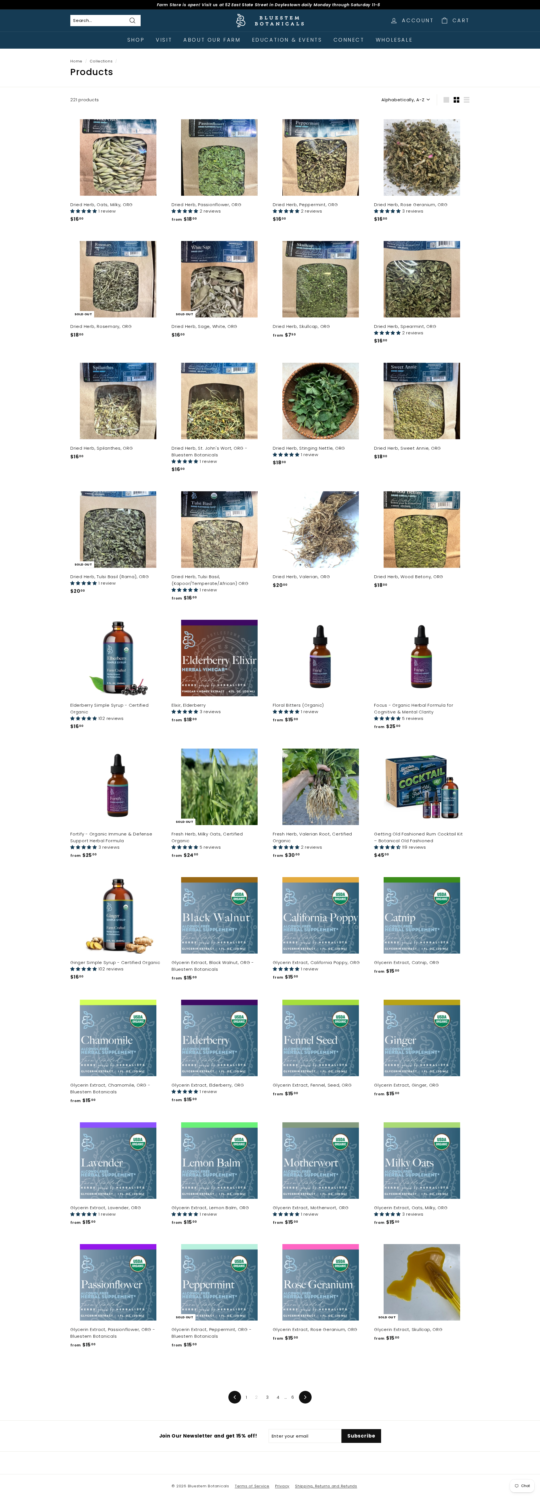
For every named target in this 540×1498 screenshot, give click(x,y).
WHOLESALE (394, 39)
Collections (101, 61)
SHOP (136, 39)
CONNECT (349, 39)
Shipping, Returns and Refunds (326, 1486)
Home (76, 61)
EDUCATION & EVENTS (287, 39)
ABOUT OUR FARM (211, 39)
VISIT (164, 39)
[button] (84, 211)
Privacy (282, 1486)
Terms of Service (252, 1486)
